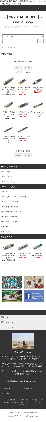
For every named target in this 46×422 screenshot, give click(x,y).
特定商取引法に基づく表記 (11, 402)
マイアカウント (5, 388)
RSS (21, 404)
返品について (38, 400)
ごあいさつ (5, 192)
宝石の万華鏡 (11, 47)
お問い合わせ (5, 393)
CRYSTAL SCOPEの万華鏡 (11, 202)
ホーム (4, 47)
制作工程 (4, 227)
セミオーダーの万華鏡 (9, 217)
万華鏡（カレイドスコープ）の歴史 (14, 197)
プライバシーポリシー (25, 402)
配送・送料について (27, 400)
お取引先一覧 (6, 232)
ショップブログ (38, 402)
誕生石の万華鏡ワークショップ (12, 212)
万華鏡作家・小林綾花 (9, 207)
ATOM (24, 404)
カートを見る (28, 388)
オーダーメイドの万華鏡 (10, 222)
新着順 (29, 61)
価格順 (24, 61)
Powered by (11, 416)
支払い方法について (15, 400)
